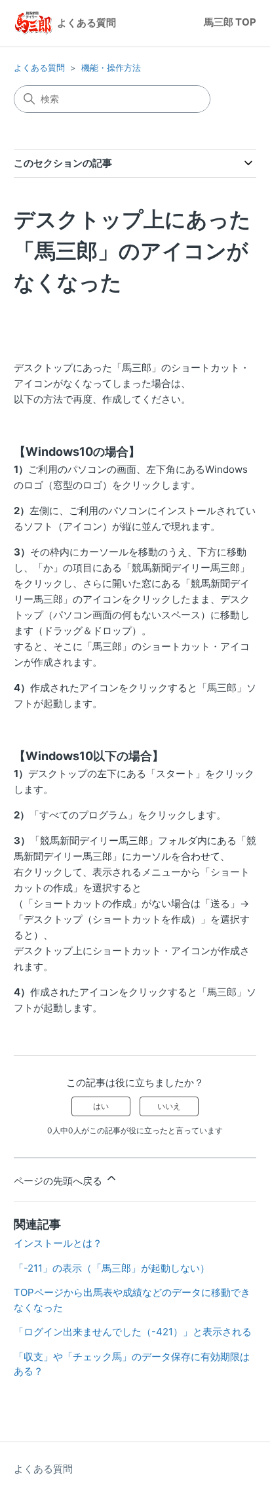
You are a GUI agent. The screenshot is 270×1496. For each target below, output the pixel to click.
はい (101, 1106)
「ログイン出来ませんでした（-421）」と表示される (133, 1331)
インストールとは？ (58, 1243)
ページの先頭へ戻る (59, 1181)
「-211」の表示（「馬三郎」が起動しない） (112, 1268)
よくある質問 (39, 67)
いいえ (169, 1106)
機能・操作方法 (111, 67)
